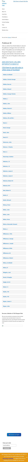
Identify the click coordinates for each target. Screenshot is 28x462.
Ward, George (6, 127)
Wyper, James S (7, 301)
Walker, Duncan (7, 84)
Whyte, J (5, 229)
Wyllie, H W (6, 291)
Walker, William (7, 113)
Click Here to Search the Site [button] (20, 1)
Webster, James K (8, 171)
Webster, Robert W (8, 181)
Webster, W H (6, 185)
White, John (6, 209)
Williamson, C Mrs (7, 234)
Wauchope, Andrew (8, 156)
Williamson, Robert (8, 258)
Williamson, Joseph (8, 243)
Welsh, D (5, 195)
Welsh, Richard (7, 200)
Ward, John (6, 132)
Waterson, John (7, 142)
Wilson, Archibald (7, 263)
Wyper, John (6, 306)
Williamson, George (8, 238)
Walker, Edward (7, 89)
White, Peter (6, 219)
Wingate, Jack (7, 272)
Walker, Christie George (9, 79)
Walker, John (6, 103)
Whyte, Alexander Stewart (10, 224)
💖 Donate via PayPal (14, 434)
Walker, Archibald (7, 74)
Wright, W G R (6, 282)
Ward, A (5, 123)
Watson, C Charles (8, 147)
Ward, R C (5, 137)
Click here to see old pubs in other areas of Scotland (12, 68)
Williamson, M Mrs (7, 248)
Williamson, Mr (7, 253)
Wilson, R (5, 267)
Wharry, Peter (6, 205)
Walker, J (5, 98)
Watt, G (5, 152)
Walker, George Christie (9, 94)
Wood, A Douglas (7, 277)
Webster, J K (6, 161)
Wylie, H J (5, 287)
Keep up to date (7, 443)
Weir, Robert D (7, 190)
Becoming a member (8, 458)
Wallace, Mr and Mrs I (8, 118)
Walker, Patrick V (7, 108)
